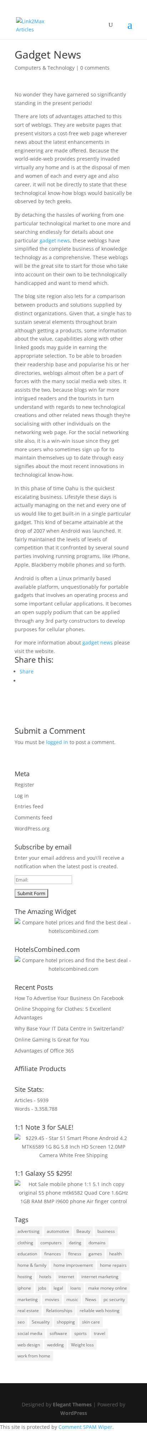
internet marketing (99, 1277)
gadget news (55, 240)
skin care (91, 1322)
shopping (66, 1322)
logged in (57, 742)
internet (66, 1277)
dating (75, 1243)
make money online (107, 1288)
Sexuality (41, 1322)
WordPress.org (32, 828)
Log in (22, 795)
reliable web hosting (100, 1310)
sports (80, 1333)
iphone (24, 1288)
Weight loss (82, 1345)
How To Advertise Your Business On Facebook (69, 998)
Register (24, 784)
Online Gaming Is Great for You (52, 1039)
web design (28, 1345)
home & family (31, 1265)
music (72, 1299)
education (27, 1254)
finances (52, 1254)
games (95, 1254)
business (106, 1231)
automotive (58, 1231)
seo (21, 1322)
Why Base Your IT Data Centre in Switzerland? (69, 1028)
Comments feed (33, 817)
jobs (42, 1288)
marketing (27, 1299)
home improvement (73, 1265)
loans (75, 1288)
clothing (25, 1243)
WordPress (73, 1413)
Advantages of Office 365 (44, 1050)
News (90, 1299)
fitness (74, 1254)
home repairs (113, 1265)
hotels (45, 1277)
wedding (55, 1345)
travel (99, 1333)
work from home (33, 1356)
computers (51, 1243)
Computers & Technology (45, 67)
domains (97, 1243)
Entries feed (29, 806)
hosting (24, 1277)
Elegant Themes (72, 1404)
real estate (28, 1310)
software (58, 1333)
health (115, 1254)
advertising (28, 1231)
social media (29, 1333)
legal (58, 1288)
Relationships (59, 1310)
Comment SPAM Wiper (85, 1427)
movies (52, 1299)
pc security (114, 1299)
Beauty (83, 1231)
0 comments (95, 67)
